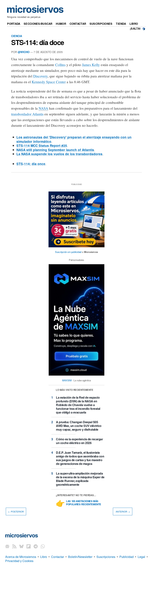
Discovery (40, 76)
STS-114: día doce (37, 42)
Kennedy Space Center (49, 81)
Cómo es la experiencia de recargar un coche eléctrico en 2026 (79, 441)
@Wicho (23, 52)
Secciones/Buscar (38, 23)
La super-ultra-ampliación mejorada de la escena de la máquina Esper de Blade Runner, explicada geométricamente (80, 479)
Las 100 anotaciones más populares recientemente (83, 503)
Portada (13, 23)
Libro (133, 23)
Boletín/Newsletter (80, 557)
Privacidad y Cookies (19, 561)
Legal (141, 557)
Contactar (78, 23)
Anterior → (122, 511)
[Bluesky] (21, 546)
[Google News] (7, 546)
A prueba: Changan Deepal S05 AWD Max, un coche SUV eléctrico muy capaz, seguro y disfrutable (79, 426)
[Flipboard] (28, 546)
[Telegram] (36, 546)
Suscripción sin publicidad (68, 252)
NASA (43, 108)
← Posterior (16, 511)
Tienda (121, 23)
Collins (60, 64)
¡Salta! (135, 28)
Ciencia (16, 36)
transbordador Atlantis (27, 114)
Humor (61, 23)
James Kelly (91, 64)
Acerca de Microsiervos (20, 557)
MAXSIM (67, 380)
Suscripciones (101, 23)
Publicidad (126, 557)
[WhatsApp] (43, 546)
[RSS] (14, 546)
